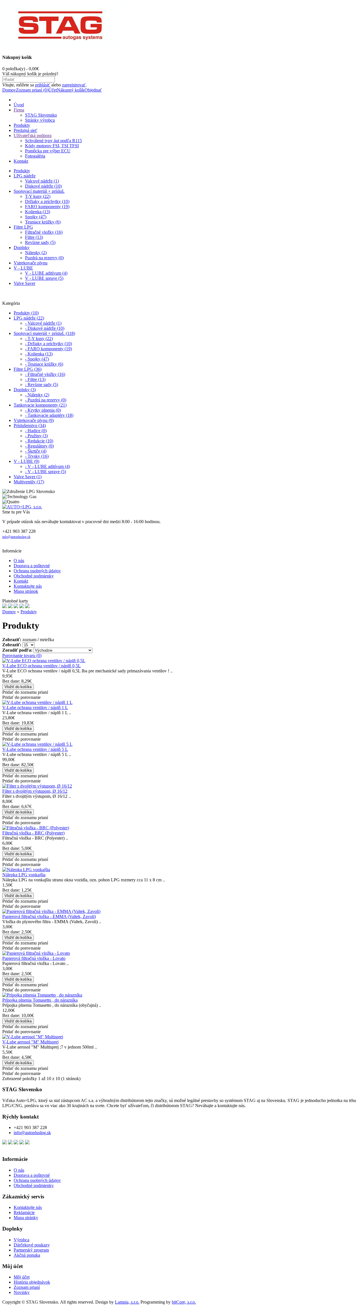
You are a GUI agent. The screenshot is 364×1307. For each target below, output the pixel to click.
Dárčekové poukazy (32, 1244)
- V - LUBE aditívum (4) (47, 466)
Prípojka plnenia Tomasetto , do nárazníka (40, 1000)
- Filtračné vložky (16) (45, 374)
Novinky (22, 1292)
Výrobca (21, 1239)
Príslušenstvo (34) (30, 425)
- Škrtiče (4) (35, 451)
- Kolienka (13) (39, 353)
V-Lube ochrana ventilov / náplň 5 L (35, 749)
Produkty (22, 125)
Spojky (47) (35, 216)
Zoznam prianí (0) (32, 90)
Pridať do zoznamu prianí (25, 692)
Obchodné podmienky (34, 575)
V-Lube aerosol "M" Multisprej (30, 1041)
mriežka (47, 639)
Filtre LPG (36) (28, 369)
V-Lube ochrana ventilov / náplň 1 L (35, 707)
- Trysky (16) (37, 456)
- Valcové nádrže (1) (43, 323)
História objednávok (32, 1282)
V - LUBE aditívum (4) (46, 273)
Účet (52, 90)
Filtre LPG (23, 227)
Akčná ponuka (27, 1255)
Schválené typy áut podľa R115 (53, 140)
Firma (19, 109)
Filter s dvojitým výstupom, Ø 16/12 (34, 791)
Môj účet (22, 1277)
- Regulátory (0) (39, 446)
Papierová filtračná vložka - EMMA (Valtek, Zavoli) (49, 916)
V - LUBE (23, 268)
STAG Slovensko (41, 115)
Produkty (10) (26, 312)
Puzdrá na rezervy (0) (44, 257)
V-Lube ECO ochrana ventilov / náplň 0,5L (41, 665)
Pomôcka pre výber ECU (48, 150)
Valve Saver (24, 283)
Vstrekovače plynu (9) (34, 420)
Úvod (19, 104)
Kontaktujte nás (28, 586)
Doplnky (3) (25, 389)
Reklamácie (24, 1212)
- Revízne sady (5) (41, 384)
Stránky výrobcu (40, 120)
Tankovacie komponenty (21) (40, 405)
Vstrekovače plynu (30, 262)
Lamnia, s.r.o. (127, 1302)
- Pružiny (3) (36, 435)
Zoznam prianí (27, 1287)
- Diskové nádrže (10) (44, 328)
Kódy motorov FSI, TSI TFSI (52, 145)
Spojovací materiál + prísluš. (39, 191)
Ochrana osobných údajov (37, 570)
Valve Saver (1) (28, 476)
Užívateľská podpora (32, 135)
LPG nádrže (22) (29, 318)
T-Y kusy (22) (37, 196)
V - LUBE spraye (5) (44, 278)
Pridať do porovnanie (21, 697)
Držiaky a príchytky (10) (47, 201)
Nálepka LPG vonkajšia (24, 874)
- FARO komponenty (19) (48, 348)
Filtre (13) (34, 237)
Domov (9, 90)
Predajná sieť (25, 130)
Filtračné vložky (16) (44, 232)
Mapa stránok (26, 591)
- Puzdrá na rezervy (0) (45, 399)
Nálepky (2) (36, 252)
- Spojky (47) (37, 359)
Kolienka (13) (37, 211)
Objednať (93, 90)
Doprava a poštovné (32, 565)
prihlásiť (42, 84)
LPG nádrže (25, 175)
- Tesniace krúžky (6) (44, 364)
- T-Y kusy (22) (39, 338)
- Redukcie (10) (39, 440)
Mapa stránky (26, 1217)
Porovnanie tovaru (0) (22, 655)
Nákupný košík (70, 90)
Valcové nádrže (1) (42, 181)
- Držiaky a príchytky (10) (48, 343)
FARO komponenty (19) (47, 206)
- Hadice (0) (36, 430)
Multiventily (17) (29, 481)
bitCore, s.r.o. (184, 1302)
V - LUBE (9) (26, 461)
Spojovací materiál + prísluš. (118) (44, 333)
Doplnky (22, 247)
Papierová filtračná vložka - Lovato (33, 958)
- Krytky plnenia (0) (43, 410)
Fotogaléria (35, 156)
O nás (19, 560)
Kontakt (21, 161)
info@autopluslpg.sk (16, 537)
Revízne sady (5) (40, 242)
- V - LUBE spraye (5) (45, 471)
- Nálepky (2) (37, 394)
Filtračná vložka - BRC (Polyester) (33, 832)
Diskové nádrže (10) (43, 186)
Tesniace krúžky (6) (43, 221)
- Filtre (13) (35, 379)
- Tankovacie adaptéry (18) (49, 415)
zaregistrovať (74, 84)
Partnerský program (31, 1250)
